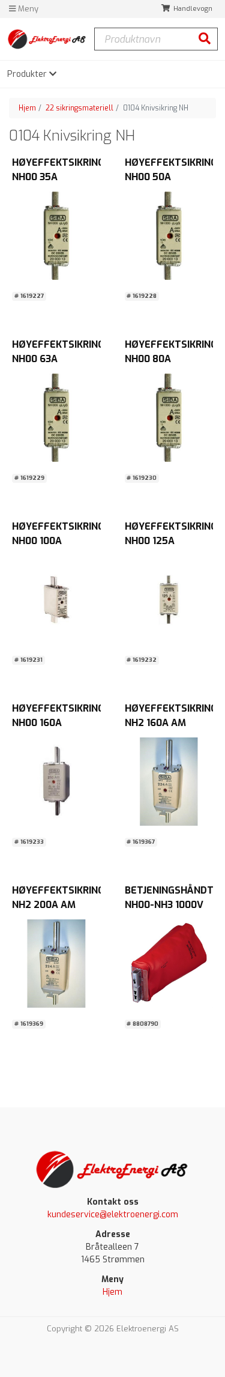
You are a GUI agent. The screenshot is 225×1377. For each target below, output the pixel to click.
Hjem (27, 108)
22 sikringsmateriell (79, 108)
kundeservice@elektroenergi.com (112, 1214)
